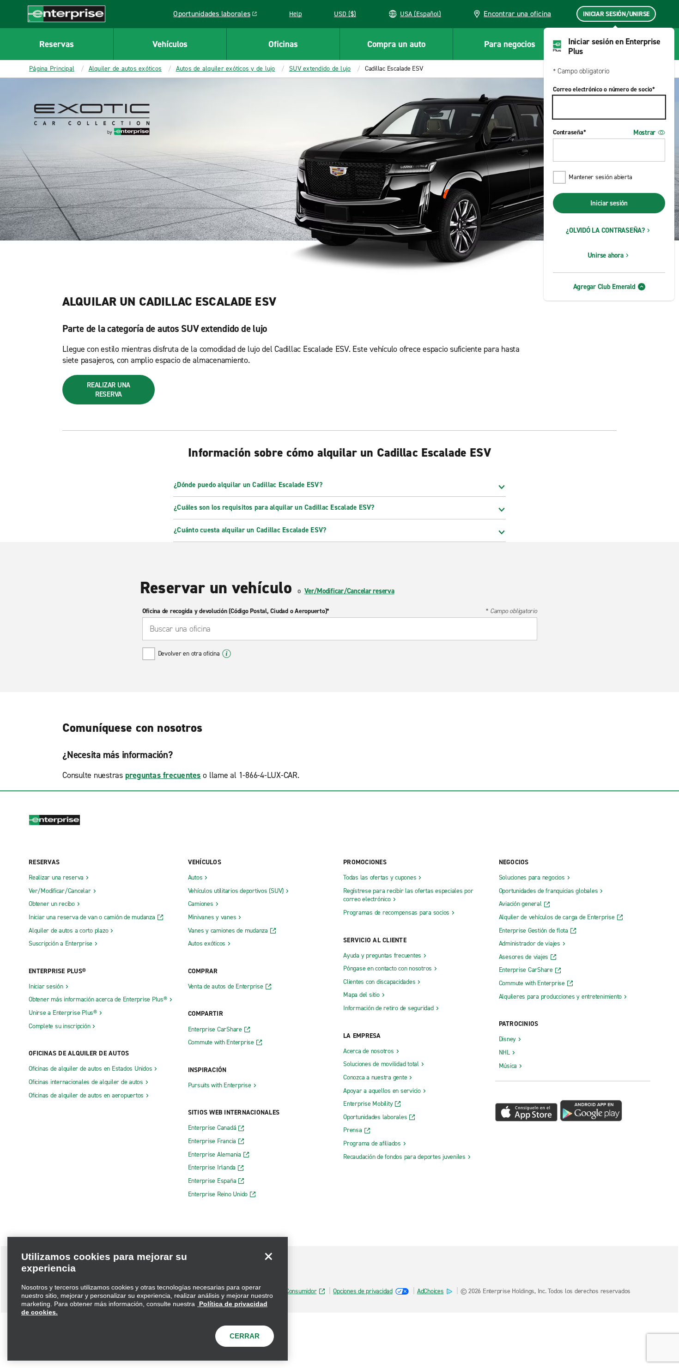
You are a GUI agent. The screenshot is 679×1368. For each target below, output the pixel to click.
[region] (147, 1299)
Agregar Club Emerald (604, 286)
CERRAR (245, 1336)
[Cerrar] (268, 1256)
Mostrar (644, 132)
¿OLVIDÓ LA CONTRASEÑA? (605, 230)
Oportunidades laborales (217, 15)
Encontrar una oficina (517, 13)
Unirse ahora (606, 255)
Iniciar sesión (609, 203)
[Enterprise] (66, 14)
